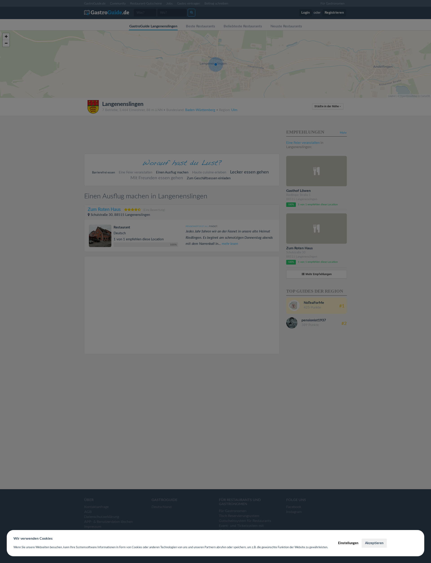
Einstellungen (348, 543)
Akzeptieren (374, 543)
